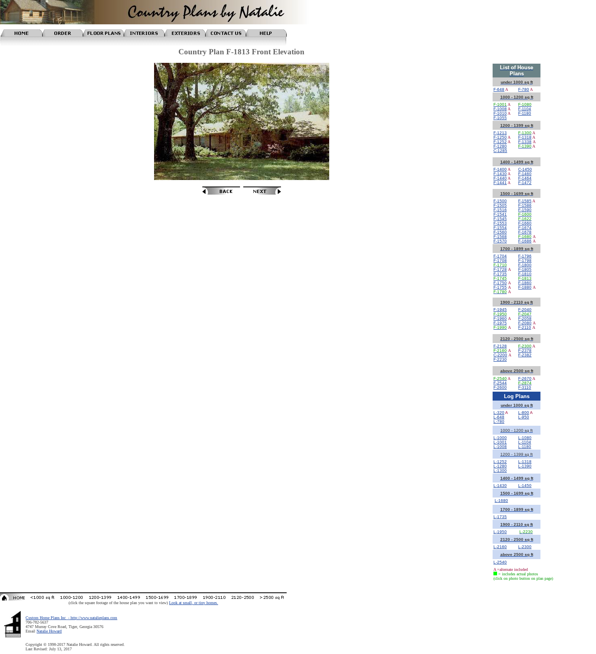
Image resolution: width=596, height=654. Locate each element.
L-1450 (525, 485)
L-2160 (500, 547)
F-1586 (525, 205)
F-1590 (525, 210)
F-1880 (525, 287)
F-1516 (500, 210)
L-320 (498, 412)
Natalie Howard (49, 631)
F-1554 (500, 227)
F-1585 (525, 201)
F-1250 (500, 137)
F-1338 (525, 141)
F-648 (498, 89)
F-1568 (500, 236)
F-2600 (500, 387)
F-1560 (500, 232)
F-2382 (525, 355)
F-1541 (500, 214)
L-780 (498, 421)
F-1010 (500, 113)
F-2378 (525, 350)
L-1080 (525, 437)
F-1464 (525, 178)
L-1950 (500, 532)
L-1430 (500, 485)
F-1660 (525, 223)
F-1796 (525, 256)
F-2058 (525, 318)
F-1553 (500, 223)
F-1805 (525, 269)
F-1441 (500, 182)
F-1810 (525, 274)
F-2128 (500, 346)
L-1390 (525, 466)
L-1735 (500, 517)
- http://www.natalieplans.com (92, 617)
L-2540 (500, 562)
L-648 (498, 417)
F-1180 (524, 113)
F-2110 (524, 327)
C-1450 (525, 169)
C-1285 (500, 150)
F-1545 (500, 219)
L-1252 (500, 461)
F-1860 (525, 283)
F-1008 (500, 109)
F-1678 (525, 232)
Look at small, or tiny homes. (193, 602)
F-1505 (500, 205)
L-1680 (501, 500)
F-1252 (500, 141)
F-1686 (525, 241)
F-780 (523, 89)
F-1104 (524, 109)
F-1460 (525, 174)
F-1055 (500, 118)
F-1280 (500, 146)
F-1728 (500, 269)
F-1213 (500, 133)
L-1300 (500, 470)
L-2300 (525, 547)
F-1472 (525, 182)
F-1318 (525, 137)
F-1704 (500, 256)
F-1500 (500, 201)
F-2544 (500, 383)
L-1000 (500, 437)
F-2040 (525, 309)
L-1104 (524, 442)
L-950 (523, 417)
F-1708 (500, 260)
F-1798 (525, 260)
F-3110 (524, 387)
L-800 (523, 412)
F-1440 (500, 178)
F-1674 (525, 227)
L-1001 (500, 442)
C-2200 (500, 355)
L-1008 (500, 446)
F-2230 (500, 359)
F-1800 (525, 265)
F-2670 (525, 378)
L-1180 (524, 446)
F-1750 (500, 283)
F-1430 (500, 174)
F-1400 (500, 169)
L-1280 (500, 466)
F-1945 (500, 309)
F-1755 (500, 287)
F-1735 (500, 274)
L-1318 (525, 461)
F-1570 (500, 241)
